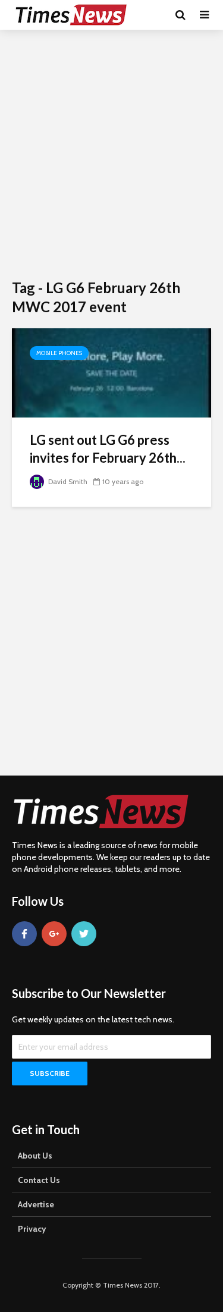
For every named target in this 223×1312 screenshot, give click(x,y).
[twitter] (83, 933)
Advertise (36, 1204)
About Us (35, 1155)
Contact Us (39, 1180)
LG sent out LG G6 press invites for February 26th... (108, 449)
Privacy (32, 1228)
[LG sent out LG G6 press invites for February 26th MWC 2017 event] (111, 372)
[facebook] (24, 933)
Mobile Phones (59, 353)
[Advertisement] (111, 153)
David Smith (66, 481)
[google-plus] (54, 933)
